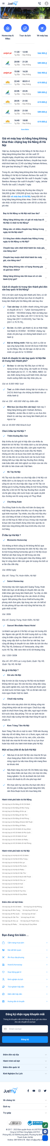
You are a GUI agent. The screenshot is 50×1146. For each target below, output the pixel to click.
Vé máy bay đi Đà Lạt (30, 910)
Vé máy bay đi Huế (28, 914)
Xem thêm (25, 129)
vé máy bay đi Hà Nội (20, 196)
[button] (25, 213)
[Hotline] (39, 3)
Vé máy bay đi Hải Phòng (33, 907)
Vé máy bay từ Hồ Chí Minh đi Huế (14, 836)
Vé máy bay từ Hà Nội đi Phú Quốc (14, 866)
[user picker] (46, 3)
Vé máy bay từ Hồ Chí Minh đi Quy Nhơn (16, 829)
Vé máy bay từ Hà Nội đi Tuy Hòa (14, 891)
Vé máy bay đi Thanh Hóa (29, 921)
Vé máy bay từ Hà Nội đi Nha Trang (14, 859)
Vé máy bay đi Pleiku (9, 924)
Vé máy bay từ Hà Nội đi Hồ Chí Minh (15, 855)
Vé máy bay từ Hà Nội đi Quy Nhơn (14, 894)
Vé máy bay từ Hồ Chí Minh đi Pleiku (15, 840)
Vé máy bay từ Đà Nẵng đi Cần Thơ (14, 815)
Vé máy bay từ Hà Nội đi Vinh (12, 887)
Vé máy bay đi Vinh (28, 917)
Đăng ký (25, 1039)
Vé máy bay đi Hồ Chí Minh (11, 907)
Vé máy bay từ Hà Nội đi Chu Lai (13, 880)
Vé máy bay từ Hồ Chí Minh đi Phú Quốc (16, 833)
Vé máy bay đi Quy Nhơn (28, 924)
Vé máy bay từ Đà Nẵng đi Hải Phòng (15, 818)
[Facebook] (28, 1091)
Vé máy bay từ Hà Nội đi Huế (12, 884)
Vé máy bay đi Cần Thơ (10, 917)
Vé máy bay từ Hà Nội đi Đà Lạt (13, 863)
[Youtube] (34, 1091)
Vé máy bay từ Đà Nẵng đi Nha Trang (15, 808)
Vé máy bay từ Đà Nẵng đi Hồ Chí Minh (16, 804)
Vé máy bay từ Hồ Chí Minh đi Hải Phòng (16, 843)
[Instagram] (39, 1091)
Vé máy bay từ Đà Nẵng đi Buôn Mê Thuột (17, 822)
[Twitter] (45, 1091)
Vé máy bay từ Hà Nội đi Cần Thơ (14, 873)
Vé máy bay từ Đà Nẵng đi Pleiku (14, 825)
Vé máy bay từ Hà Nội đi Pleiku (13, 870)
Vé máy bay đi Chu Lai (10, 921)
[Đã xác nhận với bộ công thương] (35, 1123)
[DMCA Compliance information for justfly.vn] (15, 1123)
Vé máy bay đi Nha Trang (11, 910)
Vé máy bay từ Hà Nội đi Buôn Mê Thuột (16, 877)
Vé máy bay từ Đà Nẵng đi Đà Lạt (14, 811)
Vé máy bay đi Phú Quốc (11, 914)
